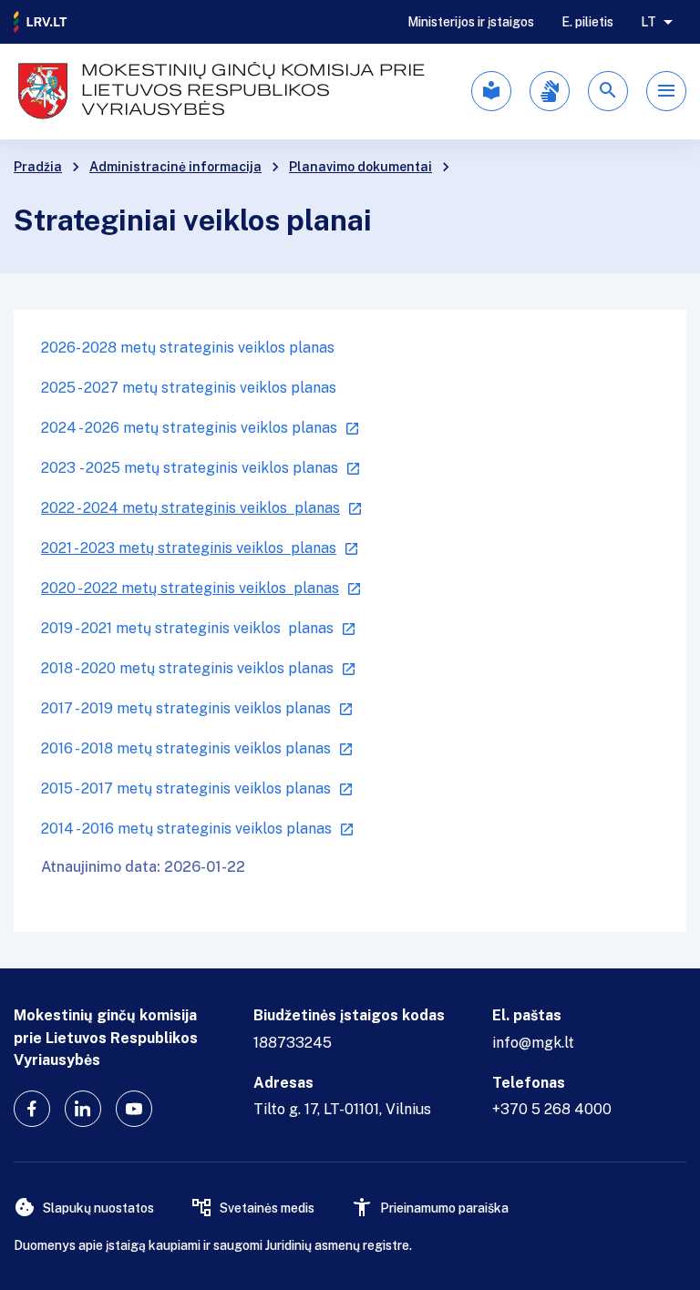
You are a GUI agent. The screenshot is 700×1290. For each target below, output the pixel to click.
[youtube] (134, 1108)
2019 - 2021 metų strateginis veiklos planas (187, 628)
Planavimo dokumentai (360, 166)
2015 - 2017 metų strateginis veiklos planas (186, 788)
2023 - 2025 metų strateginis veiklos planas (189, 467)
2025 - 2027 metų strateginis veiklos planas (188, 387)
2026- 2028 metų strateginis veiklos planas (188, 347)
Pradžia (38, 166)
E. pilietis (587, 22)
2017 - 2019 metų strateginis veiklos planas (186, 708)
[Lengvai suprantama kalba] (491, 91)
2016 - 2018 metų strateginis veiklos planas (186, 748)
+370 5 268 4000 (552, 1109)
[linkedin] (83, 1108)
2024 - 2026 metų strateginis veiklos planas (189, 427)
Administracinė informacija (175, 166)
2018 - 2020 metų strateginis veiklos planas (187, 668)
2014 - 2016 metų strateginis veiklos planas (186, 828)
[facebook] (32, 1108)
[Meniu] (666, 91)
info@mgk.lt (533, 1042)
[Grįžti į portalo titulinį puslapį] (41, 22)
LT (648, 22)
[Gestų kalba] (550, 91)
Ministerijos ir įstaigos (470, 22)
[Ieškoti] (608, 91)
